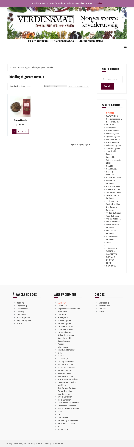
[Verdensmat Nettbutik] (67, 22)
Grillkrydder (111, 127)
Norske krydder (112, 130)
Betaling (20, 303)
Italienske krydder (113, 145)
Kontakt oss (104, 305)
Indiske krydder (112, 133)
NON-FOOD (111, 266)
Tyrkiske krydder (113, 136)
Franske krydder (113, 142)
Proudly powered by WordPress (19, 443)
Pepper (109, 154)
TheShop (47, 443)
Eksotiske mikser (113, 139)
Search (107, 86)
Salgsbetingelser (24, 320)
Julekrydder (110, 157)
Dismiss (98, 3)
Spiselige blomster (114, 160)
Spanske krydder (113, 148)
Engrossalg (22, 305)
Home (12, 67)
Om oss (102, 308)
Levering (20, 311)
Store (19, 323)
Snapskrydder (112, 151)
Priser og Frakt (23, 317)
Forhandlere (22, 308)
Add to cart (22, 131)
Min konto (21, 314)
